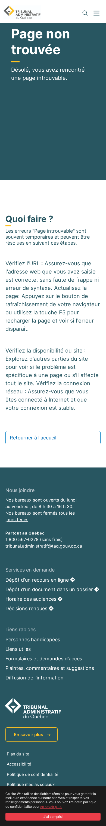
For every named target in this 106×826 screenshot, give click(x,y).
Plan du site (18, 754)
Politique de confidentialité (32, 774)
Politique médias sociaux (31, 784)
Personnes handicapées (32, 639)
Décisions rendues (27, 608)
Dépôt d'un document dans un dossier (49, 589)
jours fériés (16, 519)
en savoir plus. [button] (51, 807)
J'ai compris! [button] (53, 817)
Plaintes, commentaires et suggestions (49, 668)
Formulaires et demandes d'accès (43, 658)
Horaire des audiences (31, 599)
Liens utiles (18, 649)
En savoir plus (29, 734)
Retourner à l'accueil (33, 438)
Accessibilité (19, 764)
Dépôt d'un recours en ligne (37, 580)
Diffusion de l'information (34, 678)
